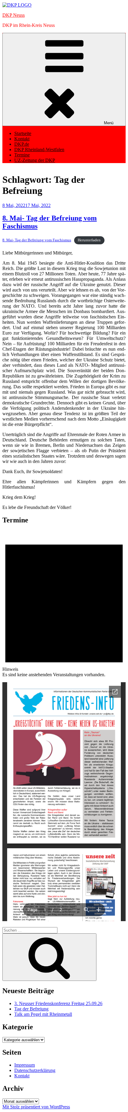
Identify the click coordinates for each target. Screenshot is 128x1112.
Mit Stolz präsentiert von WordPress (36, 1106)
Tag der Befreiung (31, 1008)
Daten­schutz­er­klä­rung (34, 1070)
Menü (108, 123)
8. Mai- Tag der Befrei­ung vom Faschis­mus (36, 240)
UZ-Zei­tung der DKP (34, 160)
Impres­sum (24, 1064)
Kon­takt (21, 138)
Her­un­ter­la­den (89, 240)
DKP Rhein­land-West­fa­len (39, 149)
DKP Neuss (13, 15)
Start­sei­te (22, 133)
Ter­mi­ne (22, 154)
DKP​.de (21, 144)
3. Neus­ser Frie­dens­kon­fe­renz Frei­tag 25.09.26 (58, 1003)
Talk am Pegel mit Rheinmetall (43, 1014)
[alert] (64, 603)
